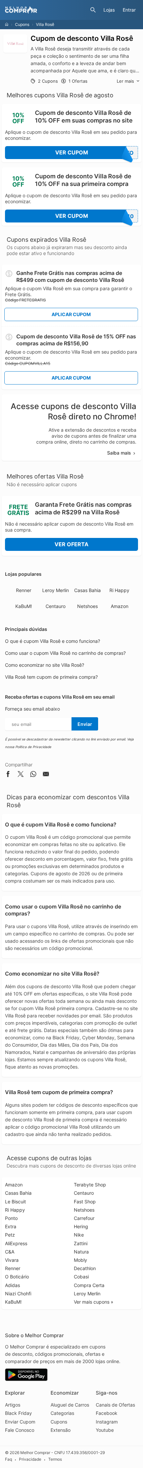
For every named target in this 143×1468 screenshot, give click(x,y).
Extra (10, 1226)
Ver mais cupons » (93, 1302)
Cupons (22, 24)
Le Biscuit (15, 1201)
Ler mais (125, 81)
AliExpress (16, 1243)
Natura (81, 1251)
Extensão (61, 1430)
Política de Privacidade (33, 747)
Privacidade (30, 1459)
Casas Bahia (87, 590)
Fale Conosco (19, 1430)
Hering (81, 1226)
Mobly (80, 1260)
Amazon (119, 606)
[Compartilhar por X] (21, 775)
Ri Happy (119, 590)
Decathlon (85, 1268)
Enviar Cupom (20, 1422)
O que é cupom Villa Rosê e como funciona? (52, 641)
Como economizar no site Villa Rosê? (44, 665)
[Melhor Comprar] (46, 10)
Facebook (106, 1413)
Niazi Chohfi (18, 1293)
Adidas (12, 1285)
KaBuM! (23, 606)
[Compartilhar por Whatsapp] (33, 775)
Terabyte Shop (90, 1184)
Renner (23, 590)
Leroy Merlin (55, 590)
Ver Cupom (94, 152)
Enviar (84, 724)
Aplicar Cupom (71, 314)
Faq (8, 1459)
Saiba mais (119, 453)
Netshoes (87, 606)
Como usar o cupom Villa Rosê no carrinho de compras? (65, 653)
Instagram (107, 1422)
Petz (10, 1235)
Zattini (80, 1243)
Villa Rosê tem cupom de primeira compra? (51, 677)
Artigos (12, 1405)
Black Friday (18, 1413)
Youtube (105, 1430)
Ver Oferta (71, 544)
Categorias (62, 1413)
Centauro (56, 606)
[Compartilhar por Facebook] (8, 775)
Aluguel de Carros (70, 1405)
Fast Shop (85, 1201)
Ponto (11, 1218)
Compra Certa (89, 1285)
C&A (9, 1251)
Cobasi (81, 1276)
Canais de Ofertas (115, 1405)
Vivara (12, 1260)
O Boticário (17, 1276)
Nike (79, 1235)
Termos (55, 1459)
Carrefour (84, 1218)
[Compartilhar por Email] (46, 775)
